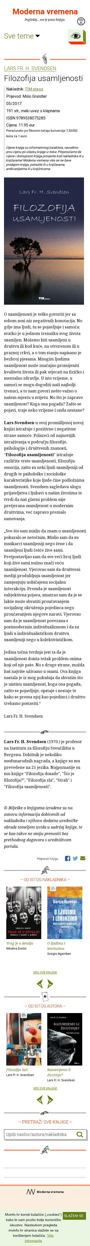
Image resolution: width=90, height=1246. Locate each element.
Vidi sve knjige (45, 972)
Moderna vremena (45, 11)
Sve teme (20, 35)
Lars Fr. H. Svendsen (30, 68)
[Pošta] (82, 858)
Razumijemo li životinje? (61, 1074)
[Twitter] (75, 858)
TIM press (34, 89)
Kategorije (76, 35)
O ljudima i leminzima (59, 948)
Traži (80, 1134)
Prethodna (40, 984)
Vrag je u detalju (19, 945)
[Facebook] (67, 858)
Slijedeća (50, 984)
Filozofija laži (20, 1072)
